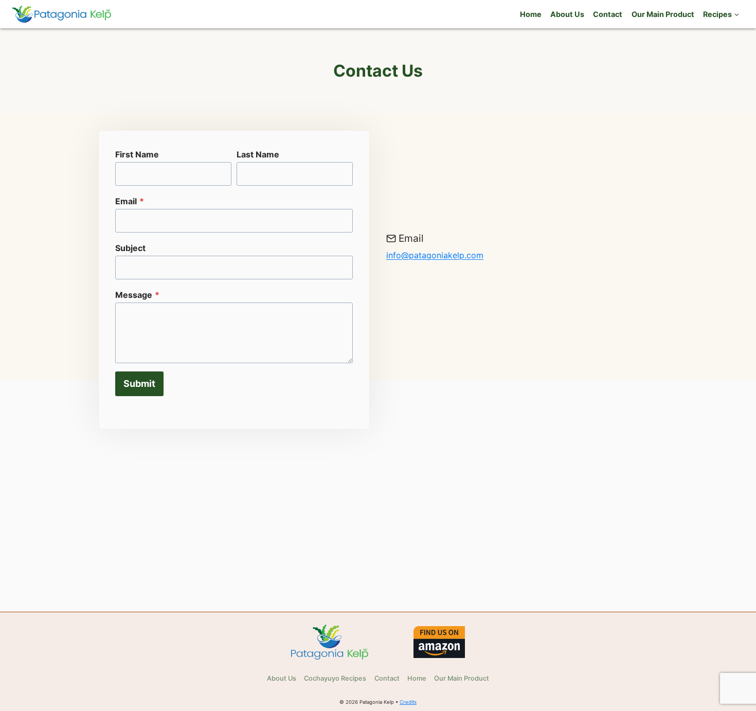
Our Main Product (663, 14)
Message (137, 295)
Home (531, 14)
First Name (137, 154)
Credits (408, 702)
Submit (139, 383)
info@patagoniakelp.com (434, 255)
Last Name (258, 154)
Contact (607, 14)
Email (129, 201)
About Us (567, 14)
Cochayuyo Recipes (335, 678)
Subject (130, 248)
